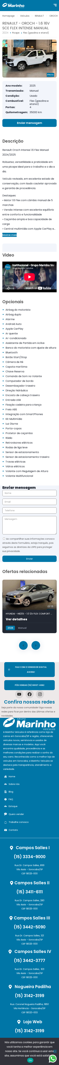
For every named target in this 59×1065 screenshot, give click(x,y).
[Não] (55, 1051)
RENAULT (39, 15)
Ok (30, 1060)
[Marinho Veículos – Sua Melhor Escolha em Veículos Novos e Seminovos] (13, 5)
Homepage (8, 15)
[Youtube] (19, 694)
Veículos (24, 15)
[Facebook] (29, 694)
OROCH (53, 15)
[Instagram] (40, 694)
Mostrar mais (9, 234)
